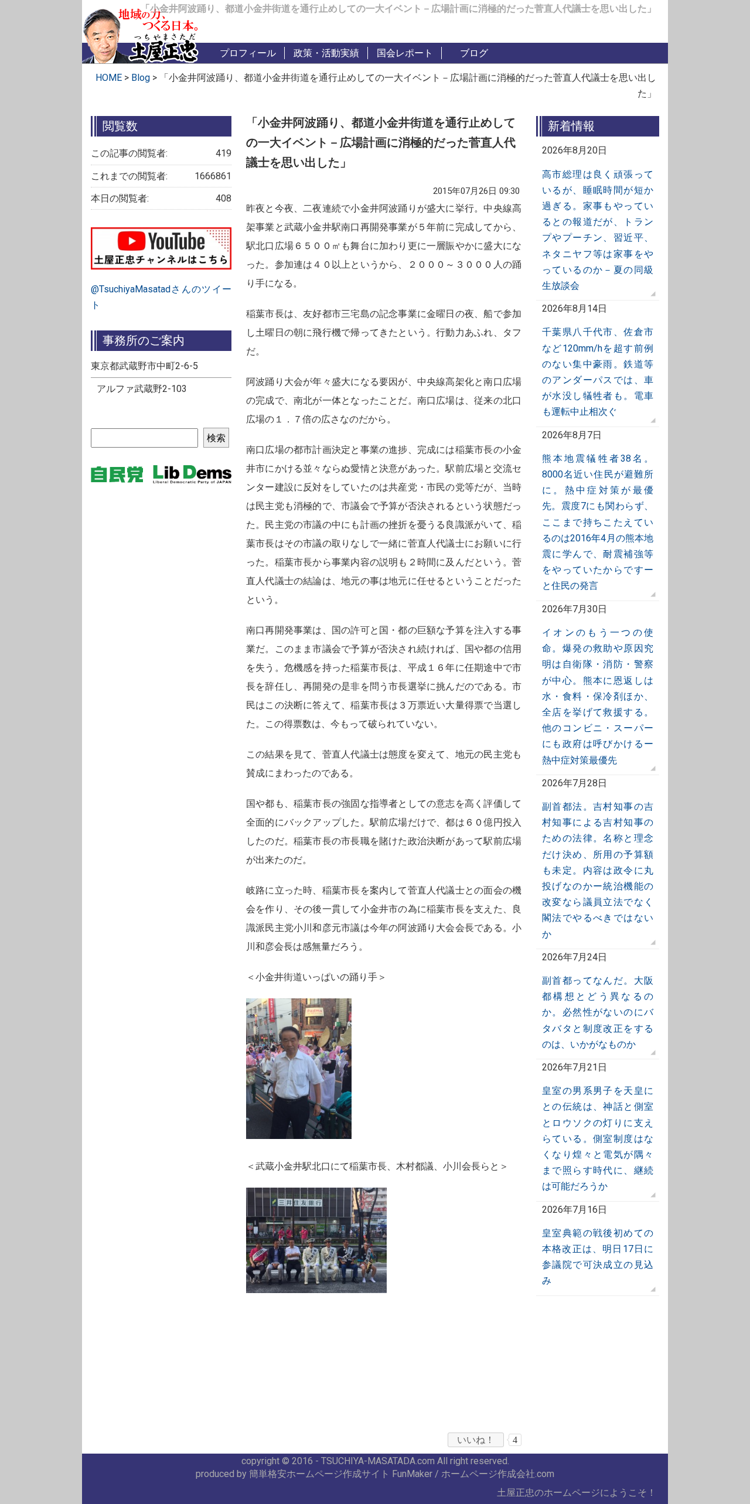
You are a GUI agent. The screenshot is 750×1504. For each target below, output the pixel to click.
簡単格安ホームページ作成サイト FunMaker (340, 1473)
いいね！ (476, 1439)
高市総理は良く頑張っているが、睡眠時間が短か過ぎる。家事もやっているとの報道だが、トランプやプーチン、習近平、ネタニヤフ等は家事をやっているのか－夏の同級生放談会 (597, 230)
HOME (109, 77)
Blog (141, 77)
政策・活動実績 (326, 53)
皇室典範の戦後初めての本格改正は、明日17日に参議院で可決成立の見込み (597, 1257)
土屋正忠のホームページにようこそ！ (576, 1492)
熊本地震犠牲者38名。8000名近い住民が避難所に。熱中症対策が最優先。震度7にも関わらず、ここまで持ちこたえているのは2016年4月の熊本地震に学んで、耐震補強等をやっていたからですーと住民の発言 (597, 522)
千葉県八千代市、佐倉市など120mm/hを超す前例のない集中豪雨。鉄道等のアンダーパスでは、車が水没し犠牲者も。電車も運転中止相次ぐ (597, 371)
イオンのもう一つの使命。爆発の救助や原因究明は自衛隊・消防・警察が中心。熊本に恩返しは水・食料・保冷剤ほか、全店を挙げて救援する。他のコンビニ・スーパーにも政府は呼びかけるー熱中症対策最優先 (597, 696)
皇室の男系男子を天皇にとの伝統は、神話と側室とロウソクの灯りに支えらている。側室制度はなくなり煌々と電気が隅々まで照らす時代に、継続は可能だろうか (597, 1138)
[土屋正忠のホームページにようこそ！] (140, 33)
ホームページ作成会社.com (497, 1473)
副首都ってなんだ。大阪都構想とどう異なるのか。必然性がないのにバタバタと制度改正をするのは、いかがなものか (597, 1012)
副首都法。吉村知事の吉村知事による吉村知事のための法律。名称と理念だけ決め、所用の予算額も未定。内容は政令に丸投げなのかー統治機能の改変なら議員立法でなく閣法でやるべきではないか (597, 870)
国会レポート (405, 53)
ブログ (474, 53)
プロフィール (248, 53)
